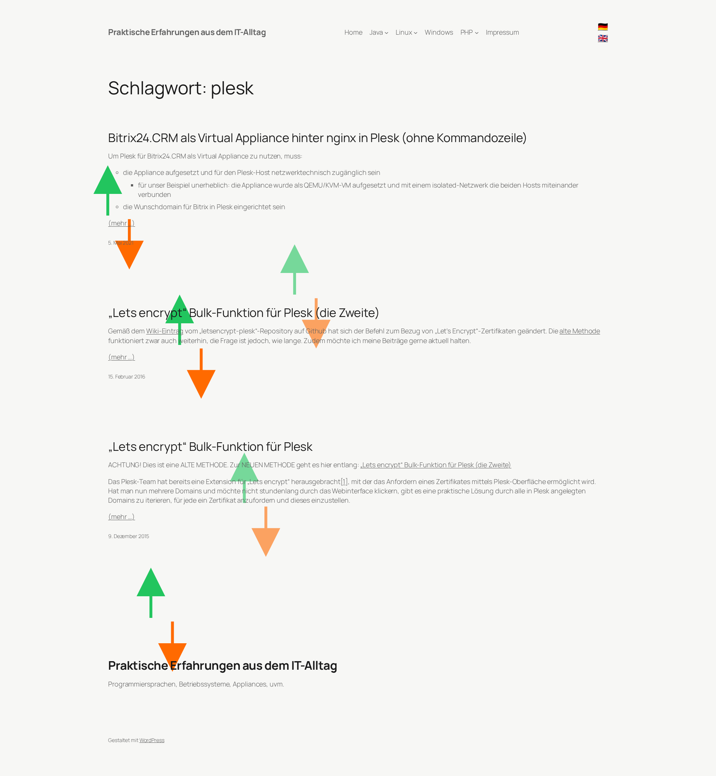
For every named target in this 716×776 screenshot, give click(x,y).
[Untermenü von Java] (386, 32)
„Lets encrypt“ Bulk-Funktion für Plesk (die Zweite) (244, 312)
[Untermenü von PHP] (477, 32)
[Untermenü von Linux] (416, 32)
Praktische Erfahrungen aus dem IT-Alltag (187, 32)
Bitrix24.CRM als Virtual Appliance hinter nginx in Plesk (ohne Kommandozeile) (318, 137)
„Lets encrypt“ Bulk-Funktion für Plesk (210, 446)
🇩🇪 (603, 26)
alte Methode (579, 330)
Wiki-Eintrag (164, 330)
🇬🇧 (603, 38)
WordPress (151, 740)
